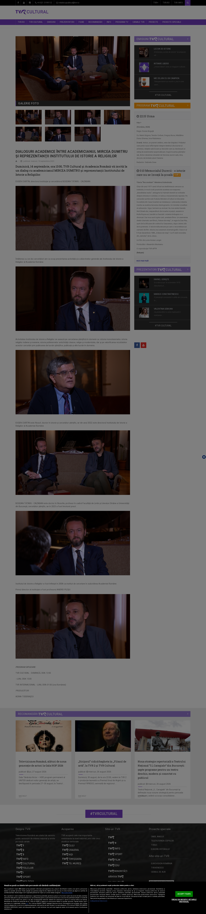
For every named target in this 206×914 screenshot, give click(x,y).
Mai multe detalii (67, 892)
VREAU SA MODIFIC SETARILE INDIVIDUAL (184, 901)
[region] (103, 898)
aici (27, 903)
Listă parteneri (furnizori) (98, 901)
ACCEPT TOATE (184, 894)
